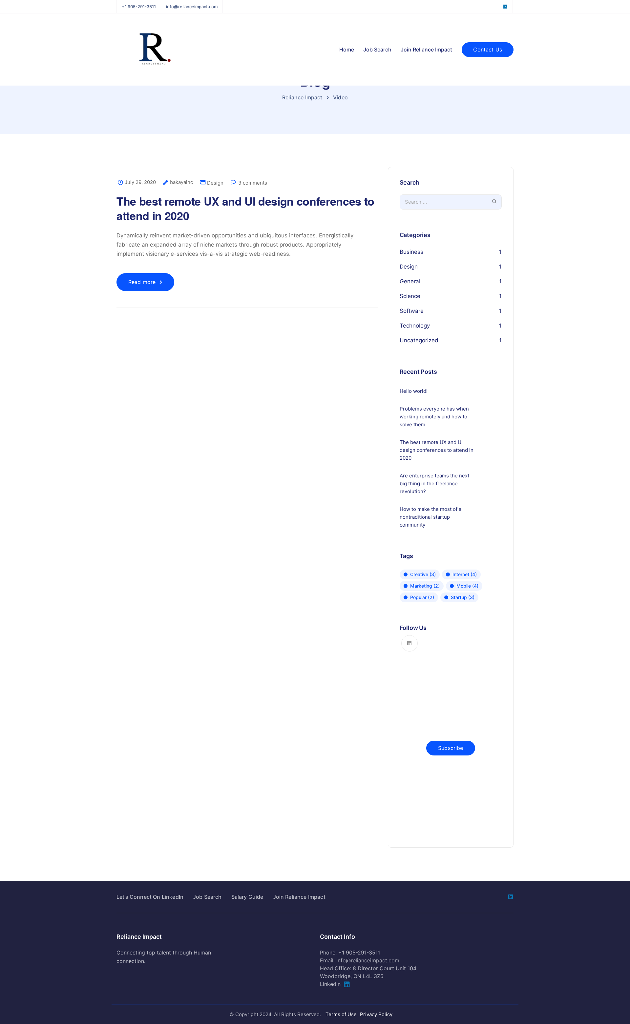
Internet (464, 574)
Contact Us (487, 49)
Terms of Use (341, 1014)
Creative (423, 574)
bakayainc (181, 182)
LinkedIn (330, 984)
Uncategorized (419, 340)
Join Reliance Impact (426, 49)
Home (346, 49)
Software (412, 311)
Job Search (377, 49)
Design (215, 182)
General (410, 281)
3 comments (252, 182)
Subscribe (450, 748)
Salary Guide (247, 896)
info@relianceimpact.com (192, 6)
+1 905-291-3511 (139, 6)
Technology (415, 325)
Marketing (425, 586)
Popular (422, 597)
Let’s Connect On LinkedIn (149, 896)
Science (410, 296)
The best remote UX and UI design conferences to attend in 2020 (245, 208)
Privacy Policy (376, 1014)
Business (411, 252)
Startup (462, 597)
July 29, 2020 (140, 182)
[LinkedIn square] (505, 6)
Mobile (467, 586)
